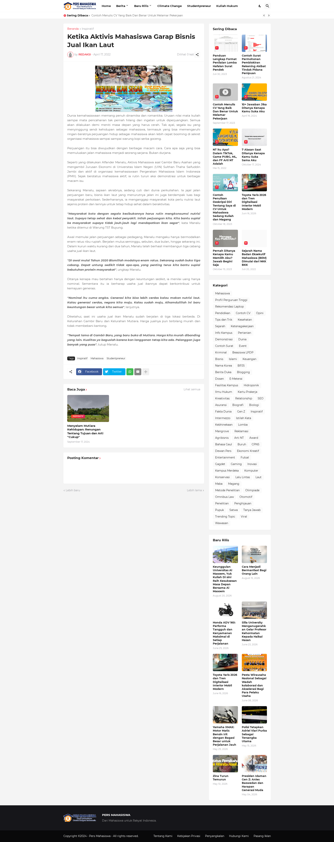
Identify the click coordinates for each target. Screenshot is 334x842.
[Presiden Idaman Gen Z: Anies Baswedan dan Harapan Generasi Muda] (254, 763)
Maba (218, 483)
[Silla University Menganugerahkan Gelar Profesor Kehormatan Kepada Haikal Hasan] (254, 610)
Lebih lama (194, 490)
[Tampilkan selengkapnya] (145, 371)
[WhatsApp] (129, 371)
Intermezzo (222, 418)
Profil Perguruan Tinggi (231, 300)
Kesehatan (245, 319)
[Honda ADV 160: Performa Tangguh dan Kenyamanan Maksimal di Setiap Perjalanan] (225, 610)
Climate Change (169, 6)
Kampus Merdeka (227, 470)
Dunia (242, 339)
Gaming (236, 464)
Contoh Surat (224, 346)
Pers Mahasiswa (100, 836)
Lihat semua (192, 389)
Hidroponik (251, 385)
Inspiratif (88, 28)
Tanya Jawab (252, 510)
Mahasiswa (97, 358)
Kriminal (221, 352)
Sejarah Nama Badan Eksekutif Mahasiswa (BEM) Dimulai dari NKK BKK (254, 258)
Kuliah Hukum (227, 6)
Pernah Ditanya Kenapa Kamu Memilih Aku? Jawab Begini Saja (224, 258)
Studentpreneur (199, 6)
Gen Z (241, 411)
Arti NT (239, 438)
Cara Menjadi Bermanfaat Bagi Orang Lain (254, 570)
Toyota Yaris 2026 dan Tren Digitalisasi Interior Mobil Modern (254, 202)
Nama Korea (223, 365)
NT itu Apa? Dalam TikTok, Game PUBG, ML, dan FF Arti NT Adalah (225, 156)
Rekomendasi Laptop (229, 306)
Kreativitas (222, 398)
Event (243, 346)
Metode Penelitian (227, 490)
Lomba (243, 424)
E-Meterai (235, 378)
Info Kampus (223, 333)
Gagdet (220, 464)
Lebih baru (73, 490)
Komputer (251, 470)
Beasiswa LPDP (242, 352)
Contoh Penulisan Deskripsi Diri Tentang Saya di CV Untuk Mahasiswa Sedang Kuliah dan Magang (224, 207)
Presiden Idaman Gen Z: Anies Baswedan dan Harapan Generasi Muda (254, 783)
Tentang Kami (162, 836)
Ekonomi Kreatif (248, 451)
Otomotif (245, 497)
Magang (233, 483)
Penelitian (222, 503)
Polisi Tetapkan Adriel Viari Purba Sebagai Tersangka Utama (254, 734)
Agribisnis (222, 438)
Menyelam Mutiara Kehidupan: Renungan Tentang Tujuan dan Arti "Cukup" (85, 431)
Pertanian (244, 333)
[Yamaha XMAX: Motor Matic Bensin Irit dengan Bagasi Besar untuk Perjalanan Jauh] (225, 714)
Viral (244, 516)
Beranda (73, 28)
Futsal (245, 457)
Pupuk (219, 510)
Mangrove (222, 431)
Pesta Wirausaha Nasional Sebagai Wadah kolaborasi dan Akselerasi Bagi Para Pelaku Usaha (254, 685)
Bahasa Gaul (223, 444)
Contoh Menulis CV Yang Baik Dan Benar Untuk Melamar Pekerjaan (225, 111)
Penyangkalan (214, 836)
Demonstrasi (224, 339)
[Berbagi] (197, 55)
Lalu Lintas (242, 477)
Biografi (238, 405)
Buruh (242, 444)
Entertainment (225, 457)
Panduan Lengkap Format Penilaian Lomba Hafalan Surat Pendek (225, 62)
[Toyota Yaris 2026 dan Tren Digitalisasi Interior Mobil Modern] (225, 662)
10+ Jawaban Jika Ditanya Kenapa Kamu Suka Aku (125, 15)
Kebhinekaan (224, 424)
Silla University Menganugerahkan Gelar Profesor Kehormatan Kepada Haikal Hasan (254, 631)
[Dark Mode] (260, 6)
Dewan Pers (223, 451)
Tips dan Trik (223, 319)
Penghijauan (242, 503)
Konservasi (222, 477)
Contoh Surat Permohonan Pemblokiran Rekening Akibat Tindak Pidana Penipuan (254, 64)
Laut (259, 477)
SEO (260, 398)
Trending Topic (225, 516)
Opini (259, 313)
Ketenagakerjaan (242, 326)
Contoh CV (243, 313)
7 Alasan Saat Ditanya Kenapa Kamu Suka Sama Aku (253, 155)
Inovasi (252, 464)
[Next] (269, 15)
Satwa (233, 510)
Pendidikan (222, 313)
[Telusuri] (267, 6)
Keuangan (249, 359)
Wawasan (221, 523)
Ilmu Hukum (223, 392)
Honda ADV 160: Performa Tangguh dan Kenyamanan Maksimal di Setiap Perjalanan (224, 633)
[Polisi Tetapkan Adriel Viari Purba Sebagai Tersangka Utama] (254, 714)
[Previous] (264, 15)
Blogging (243, 372)
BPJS (241, 365)
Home (106, 6)
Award (253, 438)
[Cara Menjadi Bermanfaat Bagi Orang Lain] (254, 554)
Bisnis (219, 359)
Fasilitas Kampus (226, 385)
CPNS (255, 444)
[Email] (137, 371)
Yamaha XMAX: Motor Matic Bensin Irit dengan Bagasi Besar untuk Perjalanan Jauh (224, 735)
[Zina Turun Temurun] (225, 763)
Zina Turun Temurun (220, 777)
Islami (233, 359)
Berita (120, 6)
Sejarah (220, 326)
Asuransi (221, 405)
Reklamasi (241, 431)
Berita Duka (223, 372)
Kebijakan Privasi (188, 836)
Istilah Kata (243, 418)
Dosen (219, 378)
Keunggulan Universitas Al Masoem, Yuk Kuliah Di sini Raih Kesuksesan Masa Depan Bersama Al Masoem (225, 579)
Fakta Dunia (223, 411)
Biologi (254, 405)
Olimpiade (252, 490)
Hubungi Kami (239, 836)
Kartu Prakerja (247, 392)
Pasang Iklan (262, 836)
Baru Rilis (141, 6)
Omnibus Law (224, 497)
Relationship (243, 398)
